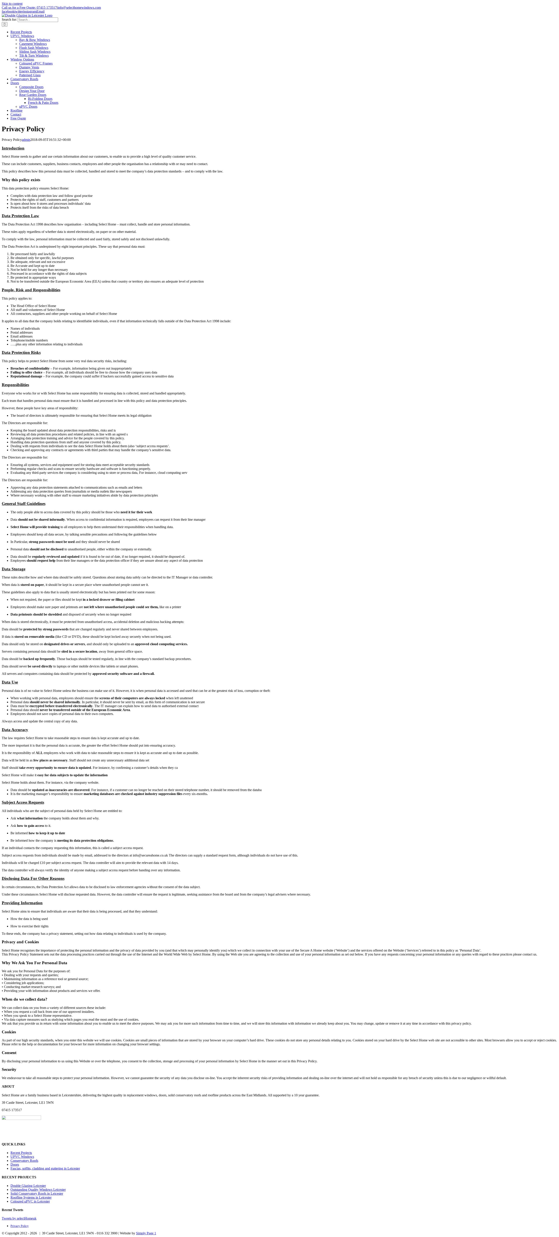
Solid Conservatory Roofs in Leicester (36, 1193)
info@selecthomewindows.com (79, 7)
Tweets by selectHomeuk (19, 1218)
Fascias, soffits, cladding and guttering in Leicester (45, 1168)
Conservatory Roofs (24, 1160)
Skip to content (12, 3)
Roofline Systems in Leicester (31, 1197)
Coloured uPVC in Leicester (30, 1201)
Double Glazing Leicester (28, 1186)
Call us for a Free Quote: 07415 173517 (29, 7)
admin (26, 140)
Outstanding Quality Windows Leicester (38, 1189)
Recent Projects (21, 1153)
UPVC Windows (22, 1157)
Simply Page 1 (146, 1233)
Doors (14, 1164)
